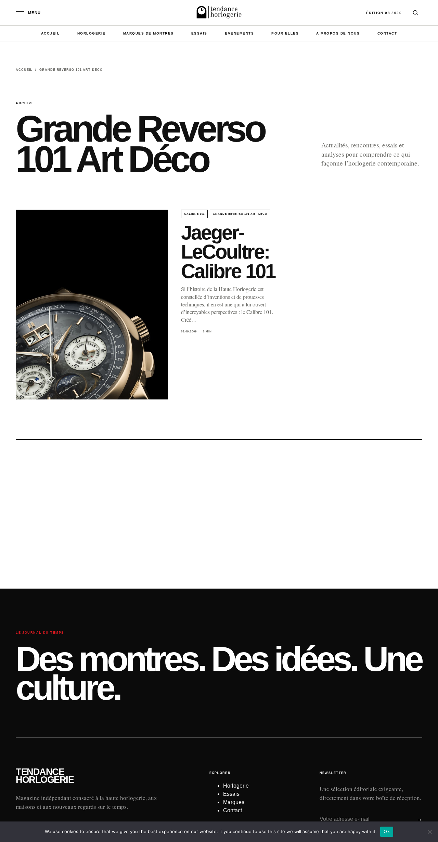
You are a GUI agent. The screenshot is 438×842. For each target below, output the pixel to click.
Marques (233, 802)
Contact (387, 33)
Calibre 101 (194, 213)
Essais (199, 33)
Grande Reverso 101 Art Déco (240, 213)
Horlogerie (91, 33)
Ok (387, 831)
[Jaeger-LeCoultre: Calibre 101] (92, 305)
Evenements (239, 33)
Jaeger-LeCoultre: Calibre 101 (228, 252)
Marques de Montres (148, 33)
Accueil (50, 33)
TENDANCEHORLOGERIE (45, 776)
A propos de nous (338, 33)
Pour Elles (285, 33)
